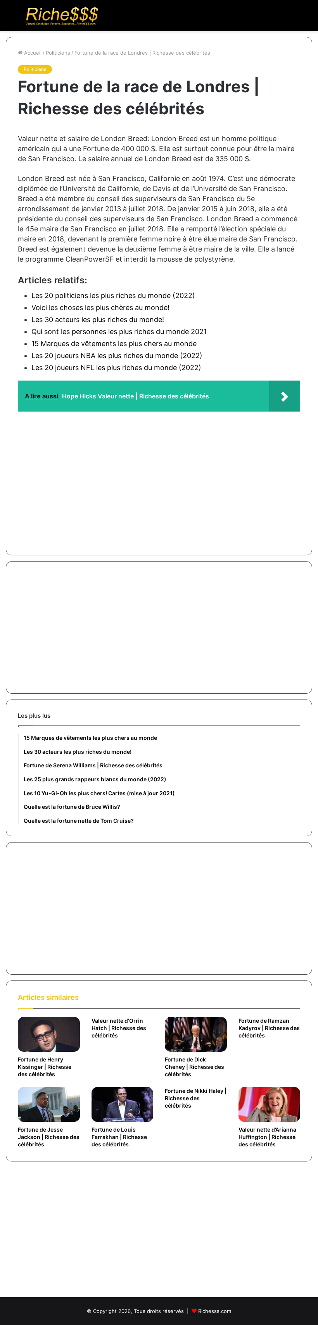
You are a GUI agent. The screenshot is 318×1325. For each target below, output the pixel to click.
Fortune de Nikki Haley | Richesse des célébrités (195, 1098)
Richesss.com (214, 1311)
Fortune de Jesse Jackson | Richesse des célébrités (49, 1137)
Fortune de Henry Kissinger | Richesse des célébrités (44, 1066)
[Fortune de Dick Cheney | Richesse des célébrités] (196, 1034)
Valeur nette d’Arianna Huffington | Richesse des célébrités (267, 1137)
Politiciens (58, 53)
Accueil (31, 53)
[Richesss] (62, 15)
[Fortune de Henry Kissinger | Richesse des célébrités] (49, 1034)
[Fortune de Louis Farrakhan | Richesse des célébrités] (123, 1104)
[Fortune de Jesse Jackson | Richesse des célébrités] (49, 1104)
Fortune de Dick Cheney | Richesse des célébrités (194, 1066)
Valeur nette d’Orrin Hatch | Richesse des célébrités (119, 1028)
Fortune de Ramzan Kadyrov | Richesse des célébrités (269, 1028)
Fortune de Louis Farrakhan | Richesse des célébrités (119, 1137)
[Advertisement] (159, 477)
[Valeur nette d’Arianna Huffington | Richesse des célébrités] (269, 1104)
